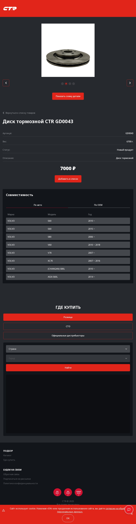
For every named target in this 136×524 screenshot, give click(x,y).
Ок (68, 518)
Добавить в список (68, 178)
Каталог (7, 455)
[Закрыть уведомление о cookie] (132, 514)
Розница (68, 317)
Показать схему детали (68, 96)
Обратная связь (11, 474)
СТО (68, 326)
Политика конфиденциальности (20, 483)
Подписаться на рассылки (17, 478)
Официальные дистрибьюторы (68, 335)
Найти (68, 367)
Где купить (9, 459)
